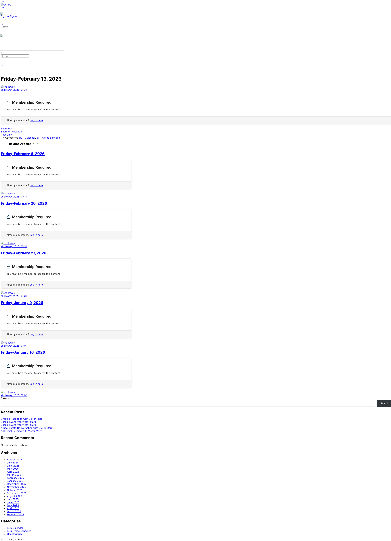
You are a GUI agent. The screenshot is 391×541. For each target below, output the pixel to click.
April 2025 (13, 508)
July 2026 (13, 462)
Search (5, 398)
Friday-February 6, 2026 (23, 154)
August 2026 (14, 459)
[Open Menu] (1, 10)
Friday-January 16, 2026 (23, 352)
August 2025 (14, 496)
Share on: (6, 128)
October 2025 (15, 490)
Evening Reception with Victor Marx (21, 418)
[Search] (1, 23)
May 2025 (13, 505)
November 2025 (16, 487)
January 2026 (15, 480)
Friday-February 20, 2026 (24, 203)
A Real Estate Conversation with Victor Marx (27, 427)
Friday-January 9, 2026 (22, 302)
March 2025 (14, 511)
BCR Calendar (27, 137)
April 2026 (13, 471)
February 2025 (15, 514)
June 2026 (13, 465)
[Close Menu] (1, 52)
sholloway (7, 89)
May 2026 (13, 468)
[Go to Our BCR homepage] (7, 4)
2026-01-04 (20, 345)
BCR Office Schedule (48, 137)
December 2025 (16, 483)
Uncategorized (15, 534)
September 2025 (17, 493)
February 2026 (15, 477)
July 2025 (13, 499)
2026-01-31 (20, 89)
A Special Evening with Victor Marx (21, 430)
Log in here (36, 120)
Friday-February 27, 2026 (23, 253)
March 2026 (14, 474)
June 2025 (13, 502)
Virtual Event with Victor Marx (18, 421)
